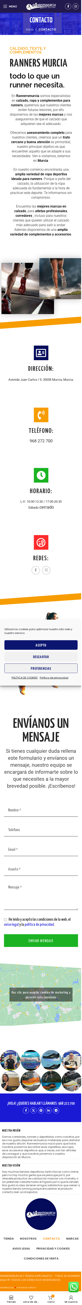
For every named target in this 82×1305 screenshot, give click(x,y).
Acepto (41, 645)
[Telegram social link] (56, 1110)
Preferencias (41, 668)
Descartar (41, 656)
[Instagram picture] (10, 1060)
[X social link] (33, 1110)
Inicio (30, 29)
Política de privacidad (54, 677)
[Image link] (41, 1214)
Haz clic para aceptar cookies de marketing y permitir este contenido (41, 994)
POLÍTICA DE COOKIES (25, 677)
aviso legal (11, 925)
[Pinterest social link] (41, 1110)
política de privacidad (39, 925)
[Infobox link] (41, 1144)
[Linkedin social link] (48, 1110)
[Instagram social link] (76, 6)
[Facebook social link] (68, 6)
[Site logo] (41, 6)
